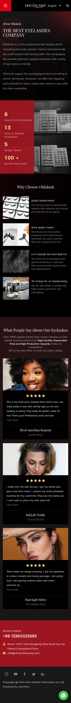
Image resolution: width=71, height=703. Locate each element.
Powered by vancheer (16, 686)
